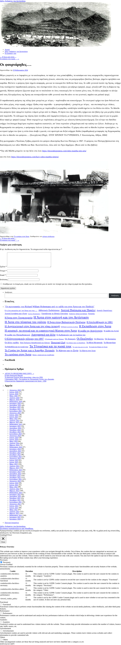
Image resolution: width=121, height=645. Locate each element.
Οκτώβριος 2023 (15, 455)
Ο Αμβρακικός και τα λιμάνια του (70, 335)
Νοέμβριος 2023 (15, 453)
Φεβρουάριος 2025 (15, 424)
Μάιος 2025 (13, 418)
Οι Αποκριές (70, 339)
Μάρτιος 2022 (14, 491)
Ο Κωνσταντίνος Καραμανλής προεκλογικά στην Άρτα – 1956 (25, 381)
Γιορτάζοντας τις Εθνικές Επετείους (54, 314)
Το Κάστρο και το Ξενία (67, 350)
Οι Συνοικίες (110, 339)
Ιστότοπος (4, 280)
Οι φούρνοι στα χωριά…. (9, 59)
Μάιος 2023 (13, 464)
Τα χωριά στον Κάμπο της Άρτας (98, 347)
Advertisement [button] (5, 628)
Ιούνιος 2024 (13, 439)
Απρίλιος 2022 (14, 489)
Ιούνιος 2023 (13, 462)
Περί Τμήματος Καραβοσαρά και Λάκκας (35, 343)
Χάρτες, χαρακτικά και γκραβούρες (43, 355)
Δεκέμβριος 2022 (15, 474)
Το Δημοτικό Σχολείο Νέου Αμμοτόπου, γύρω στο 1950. (24, 377)
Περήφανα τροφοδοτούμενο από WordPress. (16, 529)
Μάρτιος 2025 (14, 422)
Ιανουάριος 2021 (15, 517)
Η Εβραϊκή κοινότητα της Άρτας (69, 326)
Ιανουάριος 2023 (15, 472)
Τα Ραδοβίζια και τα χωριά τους (16, 347)
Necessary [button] (4, 560)
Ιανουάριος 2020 (15, 519)
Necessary (7, 562)
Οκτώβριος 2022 (15, 477)
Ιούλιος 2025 (13, 415)
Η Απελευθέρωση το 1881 (100, 322)
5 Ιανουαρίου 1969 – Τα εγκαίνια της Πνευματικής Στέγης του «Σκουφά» (29, 379)
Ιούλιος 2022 (13, 483)
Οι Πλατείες (99, 339)
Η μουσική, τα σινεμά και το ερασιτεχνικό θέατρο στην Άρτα (41, 330)
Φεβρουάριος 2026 (15, 401)
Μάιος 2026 (13, 396)
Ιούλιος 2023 (13, 460)
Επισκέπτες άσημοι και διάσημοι (78, 314)
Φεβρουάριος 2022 (15, 492)
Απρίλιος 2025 (14, 420)
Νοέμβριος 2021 (15, 498)
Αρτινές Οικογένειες (104, 310)
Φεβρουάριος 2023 (15, 470)
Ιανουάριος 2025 (15, 426)
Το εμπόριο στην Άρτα (21, 236)
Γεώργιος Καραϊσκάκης (34, 313)
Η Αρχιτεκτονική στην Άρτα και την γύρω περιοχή (32, 326)
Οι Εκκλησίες (85, 338)
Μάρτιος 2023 (14, 468)
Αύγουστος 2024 (15, 436)
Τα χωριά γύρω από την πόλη (80, 347)
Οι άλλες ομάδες (12, 342)
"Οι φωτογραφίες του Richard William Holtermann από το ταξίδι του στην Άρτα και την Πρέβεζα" (49, 306)
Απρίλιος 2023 (14, 466)
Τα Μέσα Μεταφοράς (94, 343)
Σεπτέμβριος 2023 (15, 456)
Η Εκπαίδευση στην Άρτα (95, 326)
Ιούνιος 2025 (13, 417)
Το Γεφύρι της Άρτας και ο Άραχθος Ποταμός (30, 350)
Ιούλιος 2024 (13, 437)
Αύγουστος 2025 (15, 413)
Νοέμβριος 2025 (15, 407)
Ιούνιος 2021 (13, 508)
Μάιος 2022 (13, 487)
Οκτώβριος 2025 (15, 409)
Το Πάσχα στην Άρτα (87, 351)
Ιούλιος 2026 (13, 392)
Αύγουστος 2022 (15, 481)
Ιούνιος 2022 (13, 485)
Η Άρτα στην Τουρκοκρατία (18, 317)
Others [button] (2, 637)
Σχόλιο (3, 267)
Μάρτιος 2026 (14, 400)
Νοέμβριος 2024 (15, 430)
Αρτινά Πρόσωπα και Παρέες (78, 310)
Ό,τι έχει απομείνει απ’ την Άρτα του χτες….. (21, 310)
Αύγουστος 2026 (15, 390)
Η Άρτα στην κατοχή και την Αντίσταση (61, 317)
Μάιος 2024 (13, 441)
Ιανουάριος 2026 (15, 403)
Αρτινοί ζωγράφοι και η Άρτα (16, 314)
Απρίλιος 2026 (14, 398)
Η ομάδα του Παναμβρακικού (17, 335)
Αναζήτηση (8, 292)
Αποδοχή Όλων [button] (6, 535)
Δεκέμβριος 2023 (15, 451)
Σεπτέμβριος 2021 (15, 502)
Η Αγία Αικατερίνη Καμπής (14, 375)
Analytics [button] (3, 620)
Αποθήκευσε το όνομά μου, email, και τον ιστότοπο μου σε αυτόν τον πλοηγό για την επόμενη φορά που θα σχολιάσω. (47, 284)
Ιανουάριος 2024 (15, 449)
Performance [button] (4, 611)
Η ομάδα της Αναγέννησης (90, 330)
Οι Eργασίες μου (10, 53)
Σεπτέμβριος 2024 (15, 434)
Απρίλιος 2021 (14, 511)
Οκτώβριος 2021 (15, 500)
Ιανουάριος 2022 (15, 494)
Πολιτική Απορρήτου (12, 523)
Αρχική (7, 50)
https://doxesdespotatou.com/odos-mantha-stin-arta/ (64, 151)
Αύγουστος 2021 (15, 504)
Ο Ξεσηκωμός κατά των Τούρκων (54, 339)
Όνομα (3, 271)
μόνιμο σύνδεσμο (48, 236)
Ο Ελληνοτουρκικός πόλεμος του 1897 (24, 338)
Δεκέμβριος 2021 (15, 496)
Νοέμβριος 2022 (15, 475)
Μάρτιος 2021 (14, 513)
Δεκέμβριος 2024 (15, 428)
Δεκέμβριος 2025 (15, 405)
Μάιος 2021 (13, 510)
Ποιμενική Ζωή (58, 342)
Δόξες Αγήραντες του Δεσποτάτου (13, 1)
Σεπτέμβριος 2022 (15, 479)
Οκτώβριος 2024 (15, 432)
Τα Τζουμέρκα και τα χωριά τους (50, 346)
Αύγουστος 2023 (15, 458)
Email (3, 275)
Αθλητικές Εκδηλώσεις (49, 310)
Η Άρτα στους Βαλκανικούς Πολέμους (66, 322)
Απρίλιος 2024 (14, 443)
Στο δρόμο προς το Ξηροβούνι (75, 343)
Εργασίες (91, 314)
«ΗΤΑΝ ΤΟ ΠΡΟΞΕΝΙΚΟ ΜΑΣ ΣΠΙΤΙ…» (19, 373)
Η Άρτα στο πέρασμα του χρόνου (25, 322)
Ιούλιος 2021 (13, 506)
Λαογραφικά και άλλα (43, 334)
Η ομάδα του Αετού (111, 331)
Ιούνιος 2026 (13, 394)
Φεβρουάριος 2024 (15, 447)
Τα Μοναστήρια (110, 343)
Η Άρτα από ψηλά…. (8, 57)
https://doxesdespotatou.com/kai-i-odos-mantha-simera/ (35, 157)
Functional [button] (4, 602)
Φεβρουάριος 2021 (15, 515)
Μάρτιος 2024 (14, 445)
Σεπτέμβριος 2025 (15, 411)
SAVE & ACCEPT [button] (7, 644)
